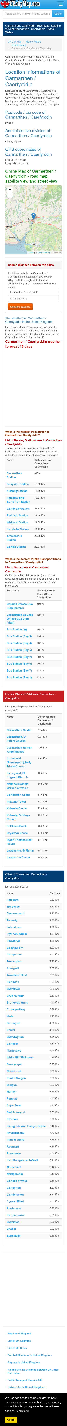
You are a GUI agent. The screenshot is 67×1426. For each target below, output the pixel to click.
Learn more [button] (23, 1410)
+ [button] (10, 190)
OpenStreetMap (43, 252)
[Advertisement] (33, 389)
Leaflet (31, 252)
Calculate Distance (20, 306)
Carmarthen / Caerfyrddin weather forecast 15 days (33, 344)
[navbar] (60, 4)
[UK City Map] (20, 4)
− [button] (10, 195)
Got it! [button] (11, 1419)
